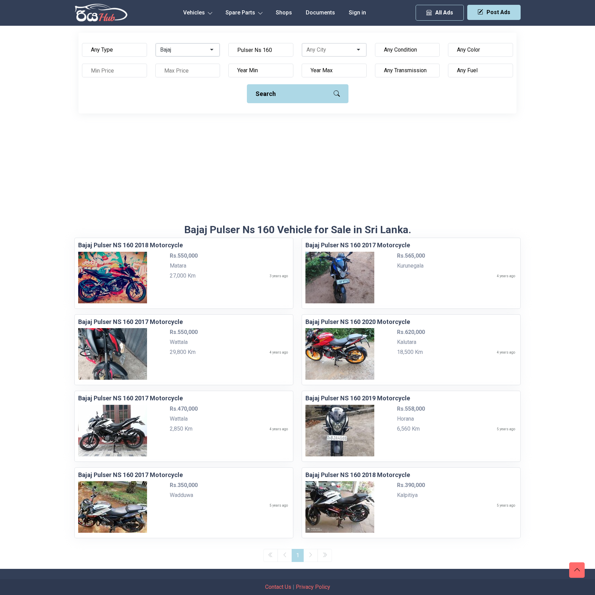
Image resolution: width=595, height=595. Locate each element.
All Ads (444, 12)
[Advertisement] (297, 172)
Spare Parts (241, 12)
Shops (284, 12)
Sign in (357, 12)
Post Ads (498, 12)
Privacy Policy (313, 587)
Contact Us (278, 587)
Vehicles (194, 12)
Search (265, 93)
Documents (320, 12)
